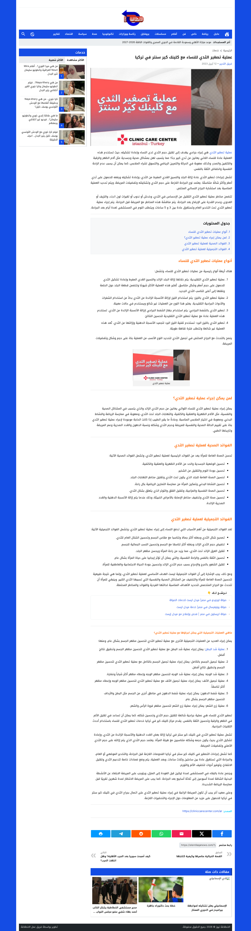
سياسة (82, 34)
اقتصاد (69, 34)
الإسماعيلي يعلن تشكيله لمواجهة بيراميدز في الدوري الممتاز (207, 907)
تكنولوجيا (108, 34)
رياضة (205, 34)
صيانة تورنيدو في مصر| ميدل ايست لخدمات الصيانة (197, 600)
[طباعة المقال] (101, 834)
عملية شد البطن (215, 649)
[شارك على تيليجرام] (121, 834)
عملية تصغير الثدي (220, 152)
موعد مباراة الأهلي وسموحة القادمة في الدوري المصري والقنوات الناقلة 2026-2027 (166, 42)
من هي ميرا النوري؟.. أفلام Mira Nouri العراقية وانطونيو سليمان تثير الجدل (41, 70)
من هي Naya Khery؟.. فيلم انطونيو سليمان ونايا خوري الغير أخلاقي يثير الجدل (41, 86)
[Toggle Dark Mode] (32, 34)
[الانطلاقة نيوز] (125, 19)
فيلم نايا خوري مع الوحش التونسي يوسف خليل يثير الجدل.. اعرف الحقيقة (39, 136)
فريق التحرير (225, 63)
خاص (194, 34)
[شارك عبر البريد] (181, 834)
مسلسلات (160, 34)
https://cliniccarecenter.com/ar (202, 811)
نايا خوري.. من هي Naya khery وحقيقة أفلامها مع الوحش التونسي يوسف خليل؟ (41, 103)
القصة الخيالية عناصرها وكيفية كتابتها (199, 855)
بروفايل (145, 34)
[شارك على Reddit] (141, 834)
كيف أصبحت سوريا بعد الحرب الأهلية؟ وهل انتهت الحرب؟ (125, 857)
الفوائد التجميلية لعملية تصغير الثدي (206, 249)
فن (184, 34)
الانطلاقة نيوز (223, 927)
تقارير (56, 34)
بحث (23, 34)
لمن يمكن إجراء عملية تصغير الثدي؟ (207, 237)
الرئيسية (227, 34)
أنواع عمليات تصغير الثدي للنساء (209, 231)
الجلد (113, 196)
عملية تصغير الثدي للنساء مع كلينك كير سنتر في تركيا (183, 57)
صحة (94, 34)
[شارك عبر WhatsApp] (161, 834)
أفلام (174, 34)
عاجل (216, 34)
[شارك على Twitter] (202, 834)
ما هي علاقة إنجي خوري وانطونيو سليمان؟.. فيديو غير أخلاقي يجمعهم (40, 119)
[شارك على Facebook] (222, 834)
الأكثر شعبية (56, 60)
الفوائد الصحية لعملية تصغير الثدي (207, 243)
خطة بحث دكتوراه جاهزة (161, 905)
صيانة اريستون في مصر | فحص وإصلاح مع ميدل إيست (195, 614)
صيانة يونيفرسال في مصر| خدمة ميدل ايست (201, 607)
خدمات (215, 50)
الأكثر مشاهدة (75, 60)
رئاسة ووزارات (127, 34)
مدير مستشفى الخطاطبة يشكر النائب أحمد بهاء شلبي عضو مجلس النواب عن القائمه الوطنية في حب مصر (114, 911)
